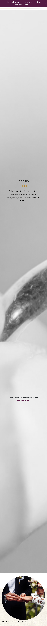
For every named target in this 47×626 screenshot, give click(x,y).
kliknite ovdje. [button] (23, 400)
